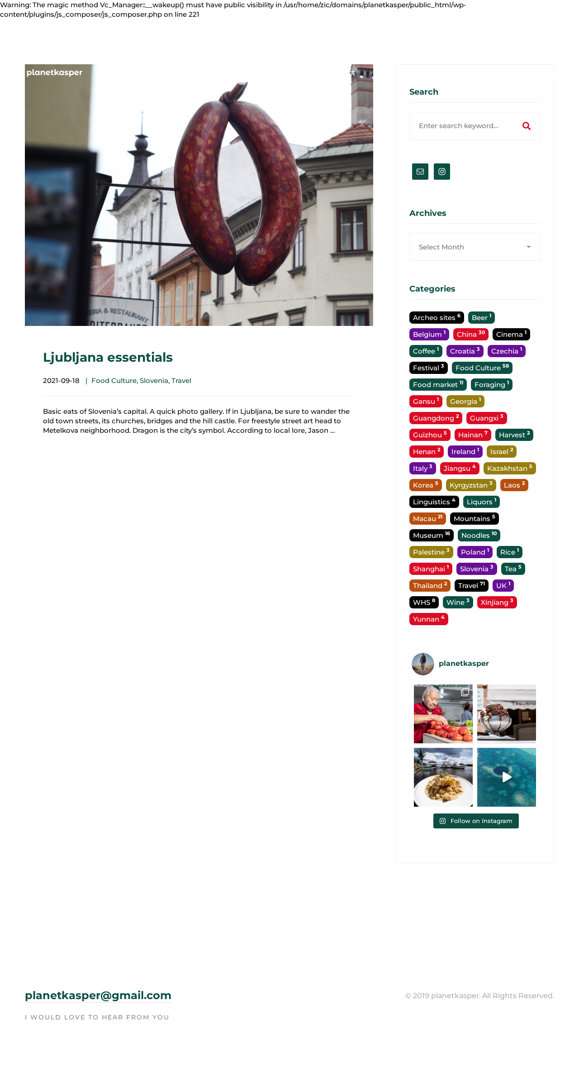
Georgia (465, 401)
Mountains (474, 518)
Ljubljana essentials (108, 357)
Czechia (506, 350)
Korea (425, 484)
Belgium (429, 334)
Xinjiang (497, 602)
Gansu (426, 401)
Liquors (481, 501)
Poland (475, 551)
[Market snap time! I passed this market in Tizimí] (443, 713)
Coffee (426, 350)
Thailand (430, 585)
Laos (514, 484)
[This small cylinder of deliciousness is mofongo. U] (443, 777)
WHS (424, 602)
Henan (426, 451)
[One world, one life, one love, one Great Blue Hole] (506, 777)
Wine (458, 602)
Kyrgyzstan (471, 484)
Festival (428, 367)
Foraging (492, 384)
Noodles (479, 535)
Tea (513, 568)
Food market (438, 384)
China (471, 334)
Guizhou (430, 434)
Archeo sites (436, 317)
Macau (427, 518)
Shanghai (431, 568)
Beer (481, 317)
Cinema (511, 334)
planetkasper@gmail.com (98, 995)
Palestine (431, 551)
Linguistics (434, 501)
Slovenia (154, 380)
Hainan (473, 434)
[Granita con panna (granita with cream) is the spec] (506, 713)
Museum (431, 535)
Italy (422, 468)
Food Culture (114, 380)
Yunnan (429, 618)
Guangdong (436, 417)
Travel (181, 380)
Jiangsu (460, 468)
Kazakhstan (509, 468)
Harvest (514, 434)
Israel (501, 451)
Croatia (465, 350)
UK (503, 585)
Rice (509, 551)
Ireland (465, 451)
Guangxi (486, 417)
